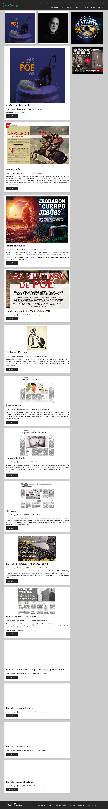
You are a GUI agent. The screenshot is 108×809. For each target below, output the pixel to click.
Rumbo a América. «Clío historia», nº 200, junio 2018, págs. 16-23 (27, 564)
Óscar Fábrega (10, 5)
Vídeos (85, 7)
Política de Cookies (60, 805)
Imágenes (101, 7)
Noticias (101, 3)
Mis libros (49, 3)
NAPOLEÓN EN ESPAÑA (13, 170)
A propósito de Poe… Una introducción (18, 105)
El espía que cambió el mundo (15, 458)
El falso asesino (11, 511)
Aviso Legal (92, 805)
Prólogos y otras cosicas (73, 3)
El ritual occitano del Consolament (16, 352)
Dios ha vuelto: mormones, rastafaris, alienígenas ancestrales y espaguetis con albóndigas (35, 670)
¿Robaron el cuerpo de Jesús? (15, 246)
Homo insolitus (90, 3)
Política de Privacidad (43, 805)
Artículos (58, 3)
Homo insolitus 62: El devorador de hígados (20, 782)
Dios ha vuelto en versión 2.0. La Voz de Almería (21, 617)
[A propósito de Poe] (20, 28)
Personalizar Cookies (77, 805)
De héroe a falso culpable (14, 405)
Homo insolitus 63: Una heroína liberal (18, 747)
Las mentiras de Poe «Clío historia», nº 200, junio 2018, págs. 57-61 (28, 311)
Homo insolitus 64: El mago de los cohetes (19, 708)
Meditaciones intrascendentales (61, 7)
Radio (93, 7)
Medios (78, 7)
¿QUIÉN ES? (39, 3)
